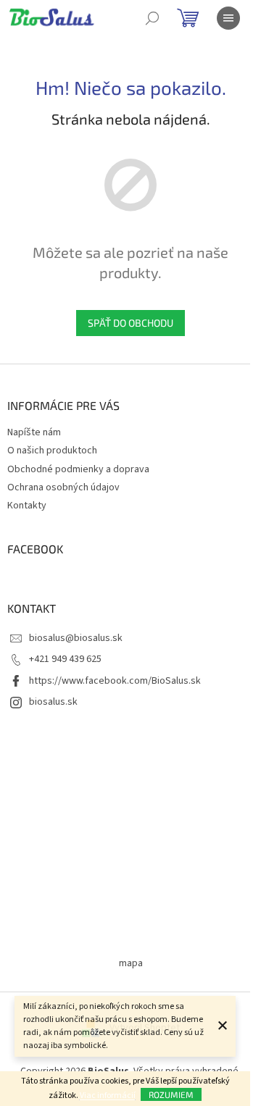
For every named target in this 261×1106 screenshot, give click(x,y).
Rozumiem (171, 1094)
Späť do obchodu (130, 323)
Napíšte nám (34, 432)
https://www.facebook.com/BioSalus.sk (115, 681)
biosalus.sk (53, 702)
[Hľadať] (152, 18)
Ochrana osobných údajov (63, 487)
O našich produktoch (52, 450)
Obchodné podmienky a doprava (78, 469)
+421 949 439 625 (65, 659)
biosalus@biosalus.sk (76, 638)
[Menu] (228, 18)
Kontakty (26, 505)
